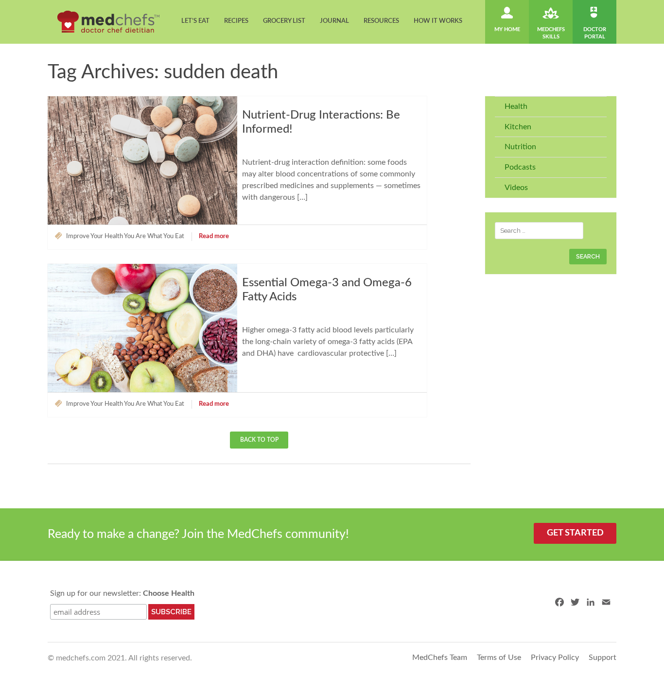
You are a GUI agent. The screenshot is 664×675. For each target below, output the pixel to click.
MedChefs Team (439, 657)
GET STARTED (575, 533)
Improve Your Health (94, 236)
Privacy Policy (555, 657)
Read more (214, 236)
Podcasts (520, 167)
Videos (516, 187)
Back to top (259, 440)
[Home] (108, 22)
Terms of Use (499, 657)
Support (602, 657)
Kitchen (518, 127)
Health (516, 106)
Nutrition (520, 147)
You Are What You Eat (154, 236)
